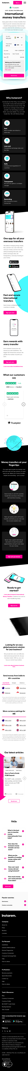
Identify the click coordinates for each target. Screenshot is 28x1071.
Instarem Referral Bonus (8, 947)
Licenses (4, 933)
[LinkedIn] (7, 1031)
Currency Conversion (8, 953)
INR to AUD (8, 720)
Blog (3, 995)
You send (8, 36)
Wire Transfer (5, 1009)
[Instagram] (9, 1031)
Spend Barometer (7, 976)
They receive (9, 43)
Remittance (19, 770)
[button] (14, 834)
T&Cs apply (8, 69)
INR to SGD (8, 730)
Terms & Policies (6, 1058)
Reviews (4, 930)
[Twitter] (5, 1031)
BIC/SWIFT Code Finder (8, 1004)
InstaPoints (5, 945)
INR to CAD (8, 725)
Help (3, 958)
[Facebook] (2, 1031)
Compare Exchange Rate (9, 956)
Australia (7, 688)
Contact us (5, 978)
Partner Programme (7, 950)
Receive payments (7, 973)
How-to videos (6, 961)
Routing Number (6, 1007)
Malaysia (7, 693)
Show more (8, 886)
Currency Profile (6, 1001)
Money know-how (10, 770)
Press (3, 927)
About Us (4, 925)
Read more (14, 801)
